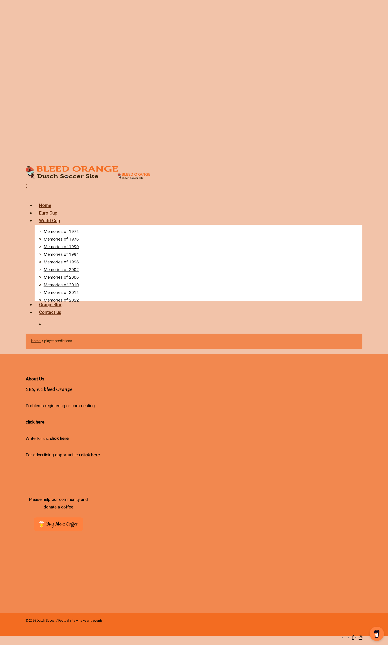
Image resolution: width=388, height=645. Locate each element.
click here (35, 422)
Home (36, 341)
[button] (28, 194)
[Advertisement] (63, 566)
